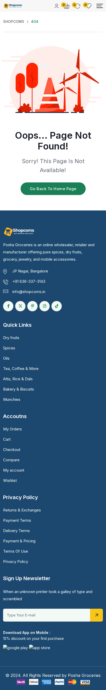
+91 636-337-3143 (28, 281)
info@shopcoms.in (28, 291)
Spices (9, 348)
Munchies (11, 399)
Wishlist (10, 480)
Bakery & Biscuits (18, 389)
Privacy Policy (15, 561)
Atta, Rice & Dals (18, 378)
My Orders (12, 429)
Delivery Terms (16, 530)
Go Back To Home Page (53, 188)
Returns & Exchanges (22, 510)
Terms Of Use (15, 551)
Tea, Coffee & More (21, 368)
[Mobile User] (57, 5)
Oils (6, 358)
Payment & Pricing (19, 540)
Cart (7, 439)
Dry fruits (11, 337)
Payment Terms (17, 520)
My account (13, 470)
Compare (11, 459)
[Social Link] (8, 306)
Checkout (11, 449)
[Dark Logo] (12, 6)
